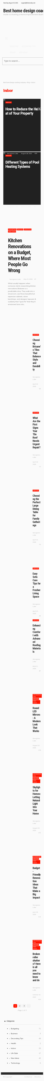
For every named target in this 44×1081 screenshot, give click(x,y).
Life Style (27, 229)
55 (40, 389)
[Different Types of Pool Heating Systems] (22, 178)
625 (36, 153)
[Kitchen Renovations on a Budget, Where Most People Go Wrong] (22, 222)
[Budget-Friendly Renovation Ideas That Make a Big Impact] (19, 846)
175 (39, 833)
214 (39, 917)
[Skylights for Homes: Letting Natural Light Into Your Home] (19, 763)
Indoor (12, 52)
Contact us (28, 1077)
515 (35, 206)
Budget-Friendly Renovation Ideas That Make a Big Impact (37, 882)
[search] (38, 4)
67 (35, 279)
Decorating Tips (28, 46)
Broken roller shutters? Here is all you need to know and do (36, 967)
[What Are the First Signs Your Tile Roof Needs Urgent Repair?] (19, 402)
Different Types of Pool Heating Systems (22, 164)
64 (40, 616)
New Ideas (23, 52)
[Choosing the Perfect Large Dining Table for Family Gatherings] (19, 480)
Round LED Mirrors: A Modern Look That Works (36, 719)
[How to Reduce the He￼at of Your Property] (22, 125)
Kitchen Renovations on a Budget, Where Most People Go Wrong (19, 255)
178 (39, 750)
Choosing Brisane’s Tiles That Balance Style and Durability (37, 354)
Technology (26, 1063)
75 (40, 544)
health (26, 1043)
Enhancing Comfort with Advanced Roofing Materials (36, 638)
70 (40, 466)
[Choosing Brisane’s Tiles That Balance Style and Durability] (19, 324)
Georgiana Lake (12, 153)
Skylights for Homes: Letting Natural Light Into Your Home (37, 800)
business (26, 1033)
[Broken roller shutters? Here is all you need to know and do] (19, 930)
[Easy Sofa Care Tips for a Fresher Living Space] (19, 558)
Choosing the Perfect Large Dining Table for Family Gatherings (36, 510)
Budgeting (14, 46)
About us (37, 1077)
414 (39, 999)
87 (40, 671)
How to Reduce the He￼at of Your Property (23, 111)
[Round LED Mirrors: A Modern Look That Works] (19, 684)
